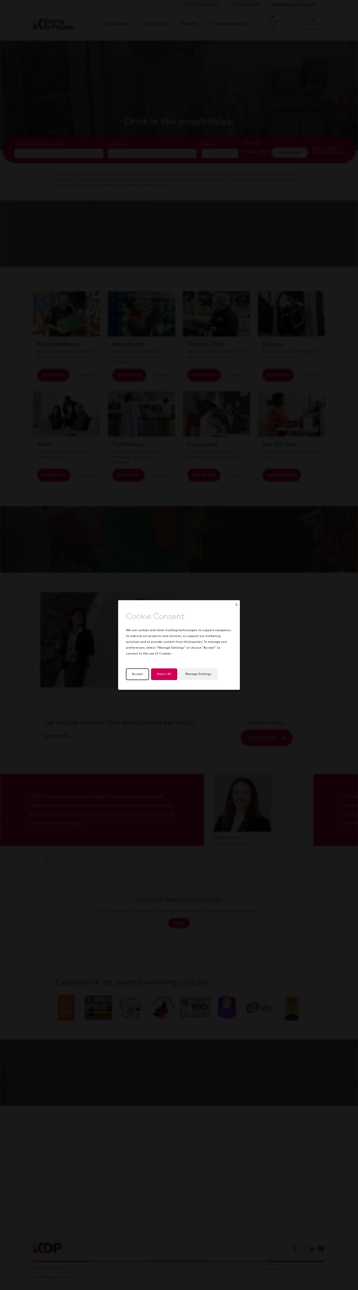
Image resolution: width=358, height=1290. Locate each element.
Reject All (164, 674)
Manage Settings (198, 674)
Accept (137, 674)
